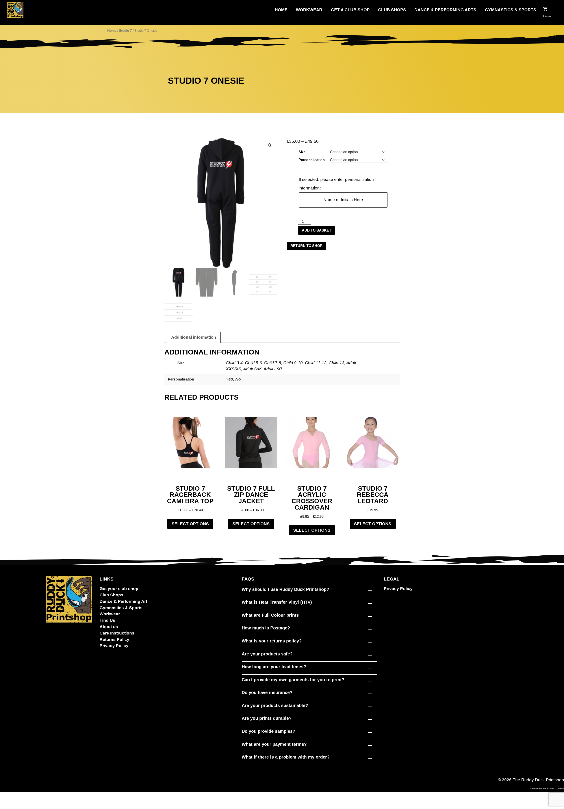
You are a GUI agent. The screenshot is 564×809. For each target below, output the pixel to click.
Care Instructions (117, 633)
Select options (190, 523)
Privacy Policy (114, 645)
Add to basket (316, 230)
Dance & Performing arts (445, 9)
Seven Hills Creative (553, 788)
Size (302, 152)
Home (281, 9)
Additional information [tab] (193, 337)
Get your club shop (119, 588)
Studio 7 (125, 30)
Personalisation (312, 160)
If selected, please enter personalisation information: (336, 183)
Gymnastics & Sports (510, 9)
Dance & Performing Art (123, 601)
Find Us (107, 620)
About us (109, 626)
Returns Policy (114, 639)
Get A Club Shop (350, 9)
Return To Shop (306, 246)
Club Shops (392, 9)
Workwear (309, 9)
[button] (270, 145)
